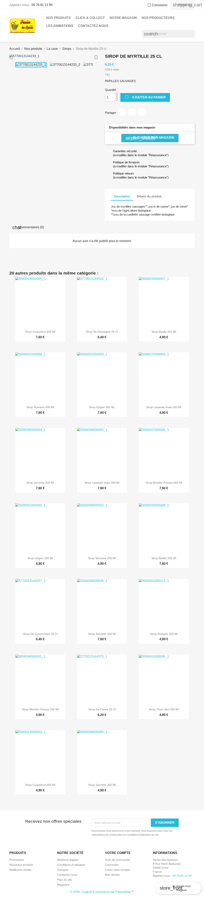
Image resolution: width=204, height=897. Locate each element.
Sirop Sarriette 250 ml (102, 784)
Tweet (132, 112)
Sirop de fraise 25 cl (102, 709)
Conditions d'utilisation (71, 864)
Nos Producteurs (158, 18)
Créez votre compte (117, 869)
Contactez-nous (93, 25)
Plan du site (64, 879)
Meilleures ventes (20, 869)
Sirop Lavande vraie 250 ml (163, 407)
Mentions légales (67, 859)
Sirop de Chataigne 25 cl (102, 331)
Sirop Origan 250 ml (40, 558)
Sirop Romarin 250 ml (164, 633)
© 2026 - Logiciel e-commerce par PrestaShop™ (102, 891)
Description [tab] (122, 196)
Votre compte (118, 853)
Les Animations (59, 25)
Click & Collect (90, 18)
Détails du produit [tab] (149, 196)
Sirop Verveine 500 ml (40, 482)
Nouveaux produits (21, 864)
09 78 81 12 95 (42, 5)
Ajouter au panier (145, 97)
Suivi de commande (117, 859)
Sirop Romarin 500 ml (40, 407)
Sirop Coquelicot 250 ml (40, 784)
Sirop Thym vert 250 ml (163, 709)
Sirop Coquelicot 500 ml (40, 331)
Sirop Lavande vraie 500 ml (101, 482)
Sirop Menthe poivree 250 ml (40, 709)
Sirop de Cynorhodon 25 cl (40, 633)
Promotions (16, 859)
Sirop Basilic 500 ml (163, 558)
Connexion (112, 864)
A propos (62, 869)
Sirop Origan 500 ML (102, 407)
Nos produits (58, 18)
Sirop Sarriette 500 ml (102, 633)
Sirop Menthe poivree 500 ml (163, 482)
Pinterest (142, 112)
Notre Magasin (123, 18)
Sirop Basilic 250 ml (163, 331)
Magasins (63, 884)
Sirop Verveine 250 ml (102, 558)
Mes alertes (112, 874)
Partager (122, 112)
